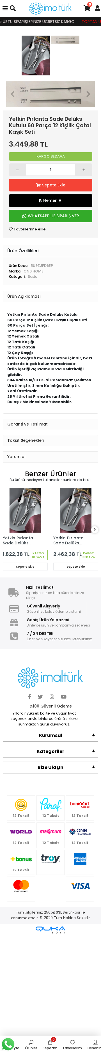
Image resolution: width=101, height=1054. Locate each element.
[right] (95, 529)
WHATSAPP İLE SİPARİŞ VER (53, 216)
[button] (12, 94)
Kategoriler (50, 751)
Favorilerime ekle (29, 229)
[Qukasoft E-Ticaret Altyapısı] (50, 929)
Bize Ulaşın (50, 767)
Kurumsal (50, 735)
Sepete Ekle (53, 185)
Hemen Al (53, 200)
